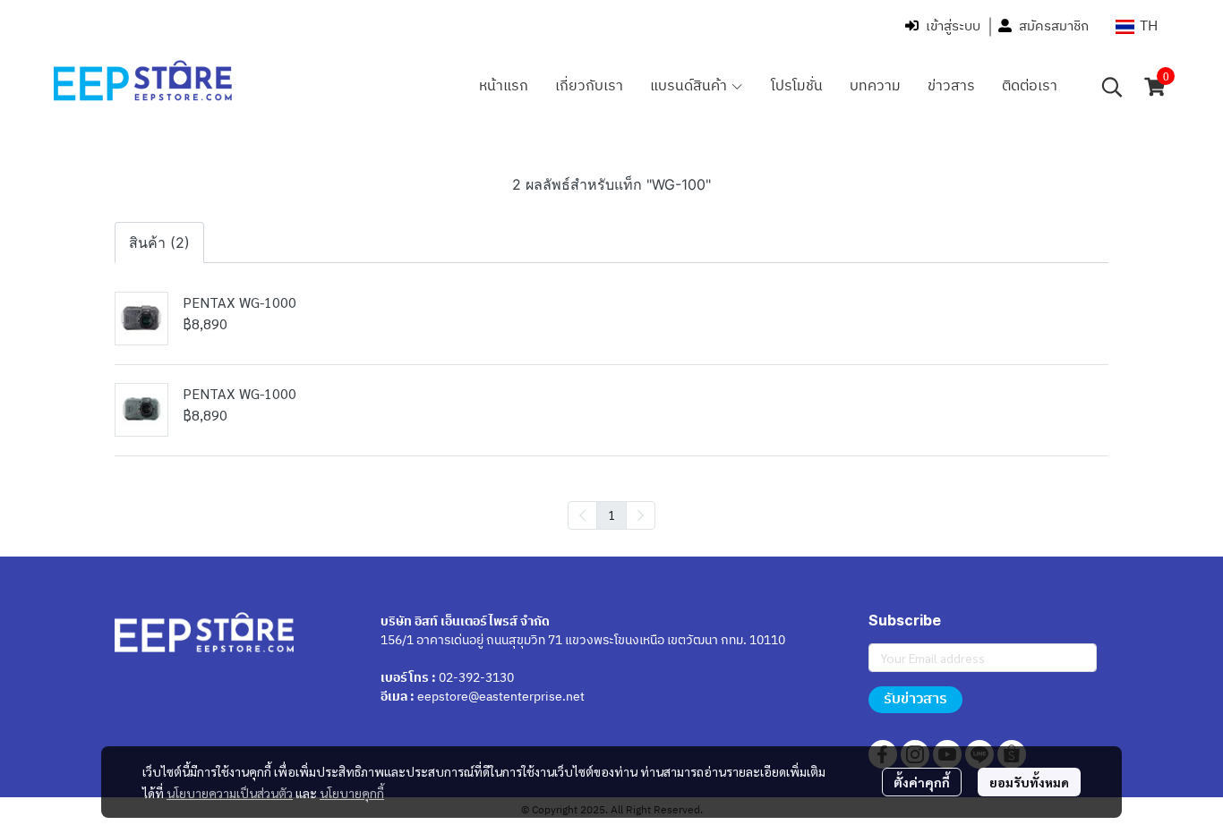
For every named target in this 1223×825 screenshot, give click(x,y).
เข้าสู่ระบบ (953, 26)
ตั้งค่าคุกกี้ (922, 782)
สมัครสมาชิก (1054, 26)
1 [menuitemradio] (611, 514)
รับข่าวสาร (915, 699)
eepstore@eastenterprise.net (501, 696)
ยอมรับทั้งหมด (1029, 782)
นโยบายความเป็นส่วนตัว (230, 793)
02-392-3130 (476, 678)
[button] (1136, 26)
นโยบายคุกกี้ (352, 793)
